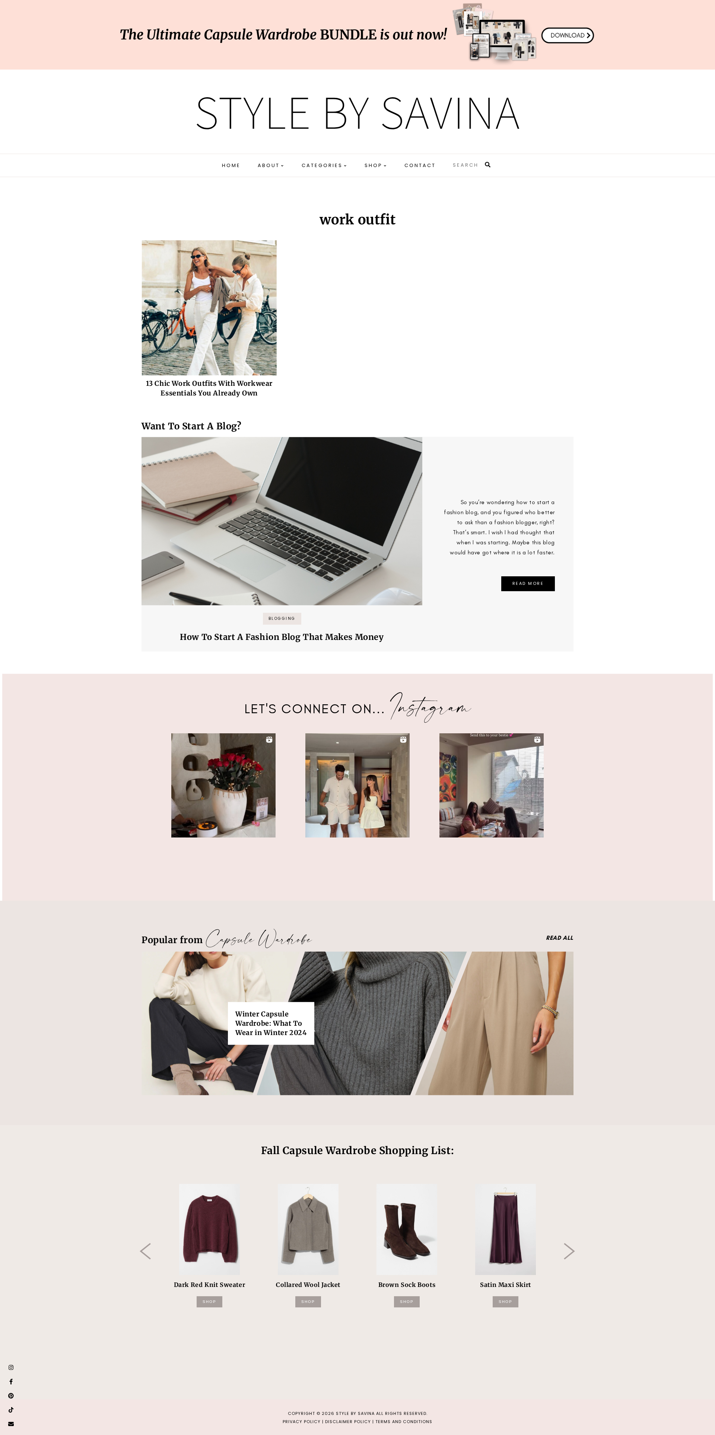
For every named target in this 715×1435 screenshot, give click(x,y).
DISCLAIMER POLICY (348, 1422)
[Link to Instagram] (11, 1368)
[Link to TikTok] (11, 1410)
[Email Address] (11, 1424)
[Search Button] (488, 164)
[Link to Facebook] (11, 1382)
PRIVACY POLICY (302, 1422)
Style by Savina (357, 111)
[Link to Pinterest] (11, 1396)
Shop (209, 1302)
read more (528, 583)
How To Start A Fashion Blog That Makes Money (282, 637)
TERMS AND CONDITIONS (403, 1422)
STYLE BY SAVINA (355, 1413)
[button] (223, 785)
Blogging (282, 618)
